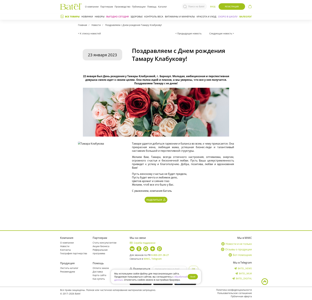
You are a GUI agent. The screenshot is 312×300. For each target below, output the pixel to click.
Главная (82, 25)
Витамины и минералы (180, 16)
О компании (92, 6)
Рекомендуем (67, 271)
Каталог (162, 6)
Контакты (65, 249)
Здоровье (136, 16)
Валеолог (245, 16)
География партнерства (73, 253)
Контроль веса (153, 16)
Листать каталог (69, 268)
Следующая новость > (221, 33)
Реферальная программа (100, 251)
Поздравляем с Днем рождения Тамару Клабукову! (133, 25)
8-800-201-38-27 (160, 255)
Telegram (156, 258)
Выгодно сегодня (117, 16)
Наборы (99, 16)
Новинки (87, 16)
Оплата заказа (101, 268)
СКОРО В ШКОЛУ (228, 16)
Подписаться (141, 269)
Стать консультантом (104, 242)
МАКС (147, 258)
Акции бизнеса (101, 246)
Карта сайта (99, 275)
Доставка (98, 271)
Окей (192, 276)
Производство (122, 6)
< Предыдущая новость (188, 33)
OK (193, 268)
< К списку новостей (89, 33)
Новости (96, 25)
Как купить (99, 278)
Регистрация (232, 6)
